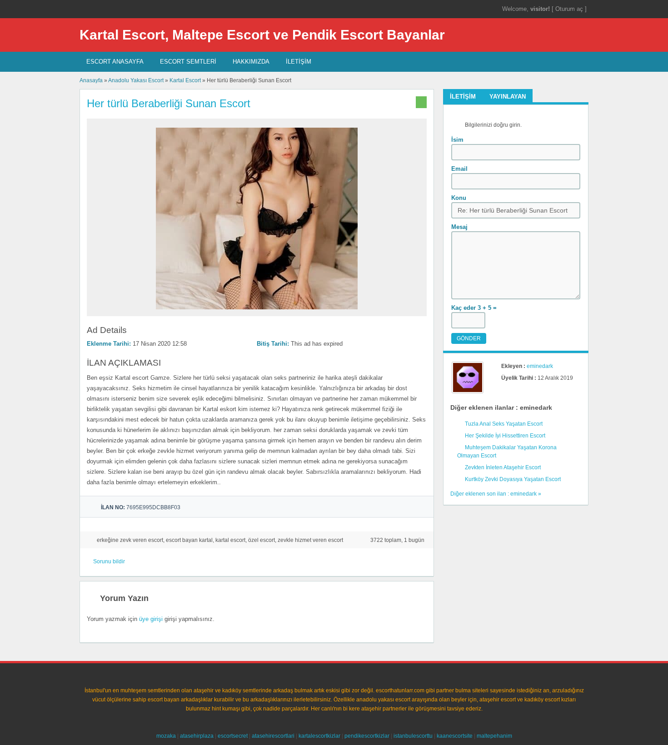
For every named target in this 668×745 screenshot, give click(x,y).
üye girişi (151, 619)
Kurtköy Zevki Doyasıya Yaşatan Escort (513, 479)
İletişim (298, 61)
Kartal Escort (185, 80)
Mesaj (459, 227)
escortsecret (233, 736)
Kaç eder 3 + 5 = (474, 307)
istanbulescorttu (413, 736)
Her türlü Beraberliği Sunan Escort (168, 103)
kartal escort (230, 540)
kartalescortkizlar (319, 736)
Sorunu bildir (109, 561)
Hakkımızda (251, 61)
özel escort (261, 540)
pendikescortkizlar (366, 736)
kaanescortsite (455, 736)
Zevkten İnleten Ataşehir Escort (503, 467)
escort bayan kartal (189, 540)
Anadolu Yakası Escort (136, 80)
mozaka (166, 736)
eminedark (540, 366)
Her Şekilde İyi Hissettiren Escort (505, 435)
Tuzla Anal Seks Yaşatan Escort (504, 424)
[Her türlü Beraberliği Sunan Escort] (256, 312)
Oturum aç (570, 8)
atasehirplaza (197, 736)
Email (459, 168)
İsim (457, 139)
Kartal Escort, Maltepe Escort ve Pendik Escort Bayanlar (262, 34)
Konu (458, 197)
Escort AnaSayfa (115, 61)
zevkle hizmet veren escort (310, 540)
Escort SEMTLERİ (188, 61)
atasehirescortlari (273, 736)
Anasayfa (91, 80)
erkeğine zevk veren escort (130, 540)
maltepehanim (494, 736)
